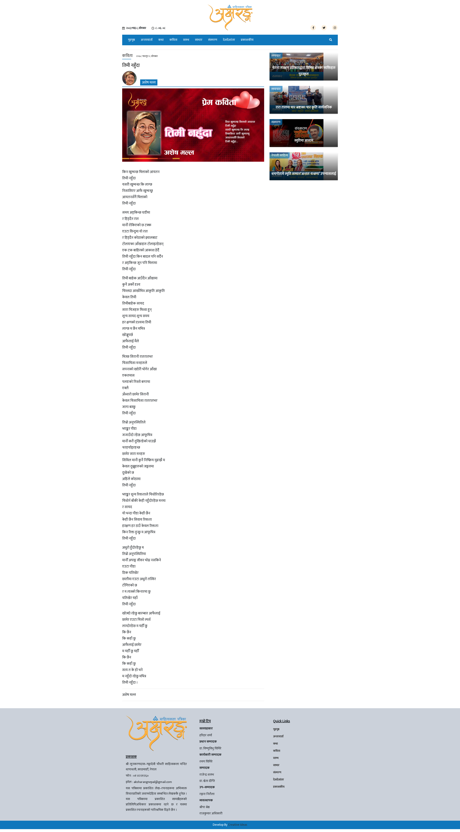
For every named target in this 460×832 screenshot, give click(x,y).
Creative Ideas (237, 825)
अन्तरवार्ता (147, 40)
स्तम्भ (186, 40)
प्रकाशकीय (247, 40)
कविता (173, 40)
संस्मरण (212, 40)
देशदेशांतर (229, 40)
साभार (198, 40)
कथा (161, 40)
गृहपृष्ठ (131, 40)
